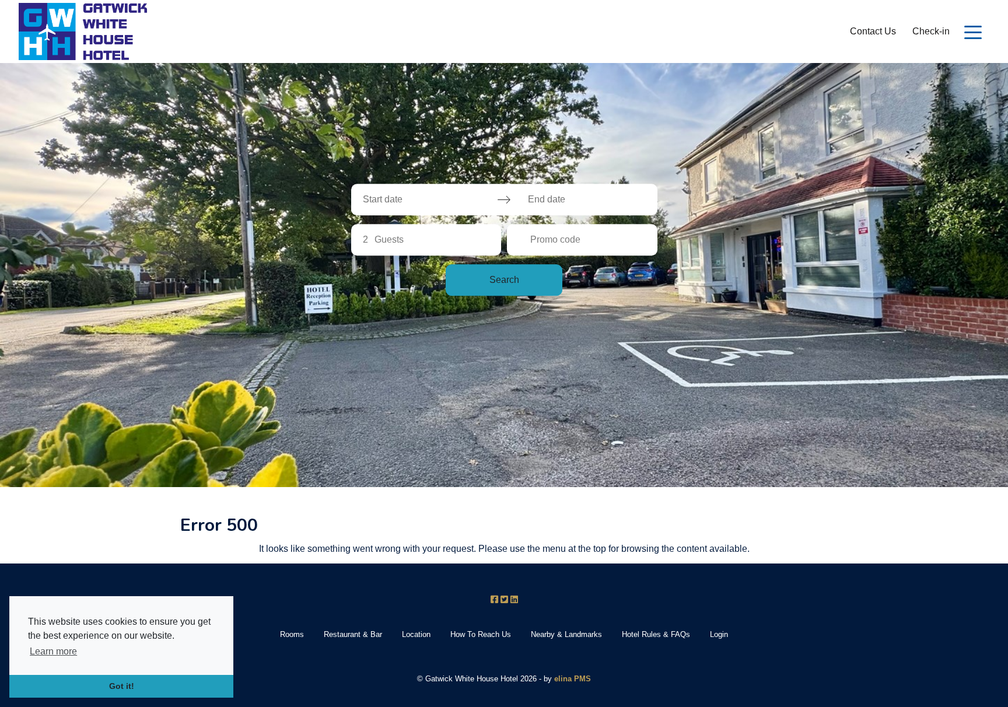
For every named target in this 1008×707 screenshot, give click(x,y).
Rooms (292, 634)
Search (504, 280)
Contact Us (873, 31)
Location (416, 634)
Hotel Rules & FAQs (656, 634)
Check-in (931, 31)
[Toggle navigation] (973, 31)
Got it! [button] (121, 686)
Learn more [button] (53, 651)
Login (719, 634)
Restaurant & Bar (353, 634)
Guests (389, 239)
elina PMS (572, 678)
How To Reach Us (480, 634)
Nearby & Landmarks (566, 634)
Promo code (555, 239)
